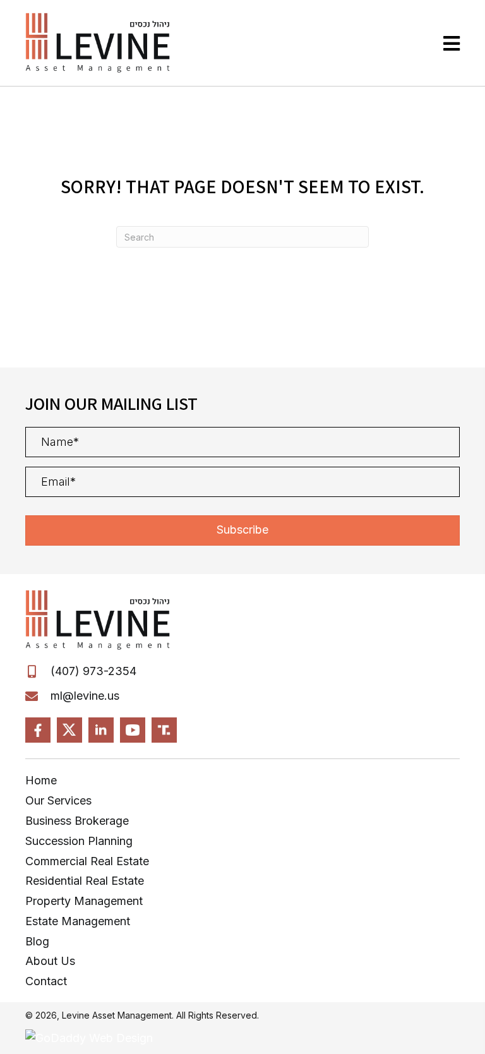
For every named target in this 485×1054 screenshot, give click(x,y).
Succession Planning (79, 840)
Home (41, 780)
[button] (242, 530)
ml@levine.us (85, 695)
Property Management (84, 900)
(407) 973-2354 (93, 671)
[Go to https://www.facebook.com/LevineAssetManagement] (38, 730)
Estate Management (77, 921)
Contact (46, 981)
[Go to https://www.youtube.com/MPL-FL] (132, 730)
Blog (37, 941)
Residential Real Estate (84, 880)
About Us (50, 960)
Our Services (58, 800)
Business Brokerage (77, 820)
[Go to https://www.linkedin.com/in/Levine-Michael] (101, 730)
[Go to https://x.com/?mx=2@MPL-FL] (69, 730)
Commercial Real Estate (87, 861)
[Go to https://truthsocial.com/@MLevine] (164, 730)
